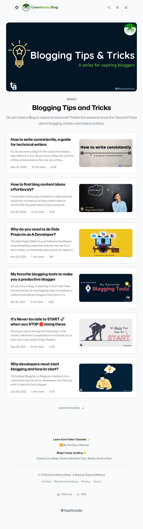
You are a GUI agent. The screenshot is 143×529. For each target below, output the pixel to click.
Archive (46, 481)
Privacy (85, 481)
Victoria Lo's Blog (47, 458)
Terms (97, 481)
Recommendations (66, 481)
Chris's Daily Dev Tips (73, 458)
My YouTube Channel (76, 445)
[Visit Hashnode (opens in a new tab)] (71, 510)
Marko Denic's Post (100, 458)
